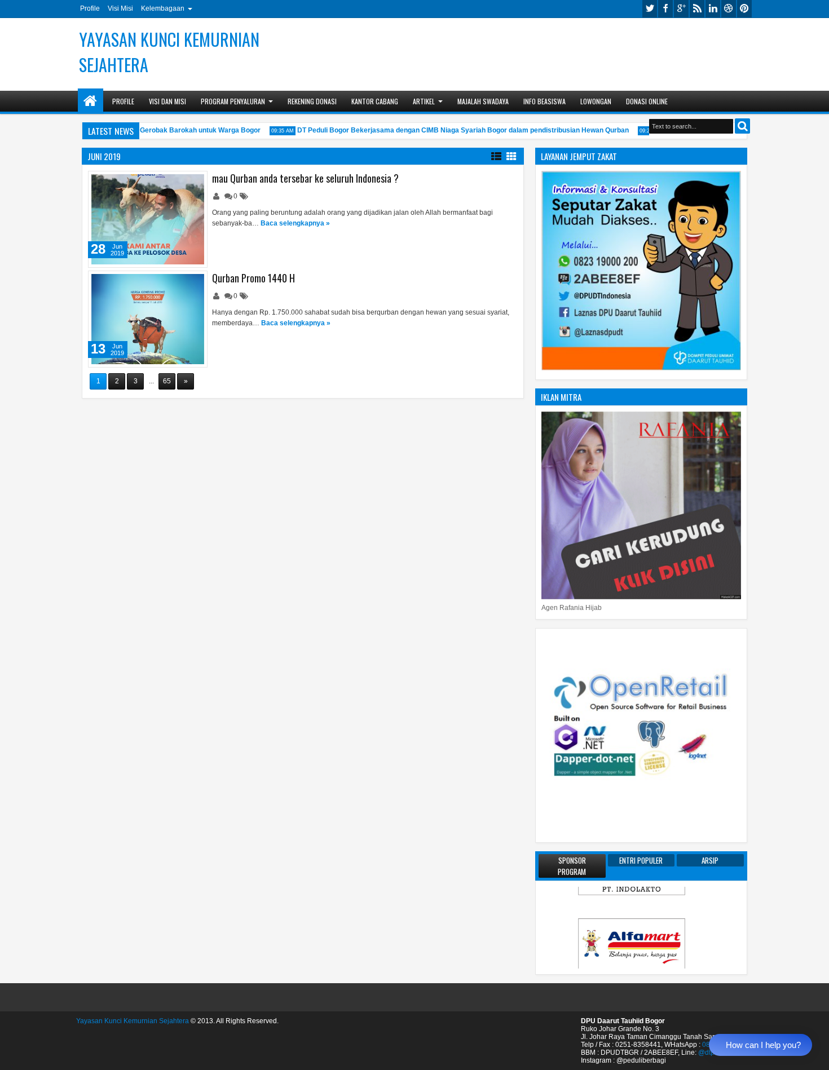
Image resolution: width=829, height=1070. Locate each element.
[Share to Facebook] (169, 182)
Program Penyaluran (233, 101)
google (681, 8)
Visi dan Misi (167, 101)
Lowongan (595, 101)
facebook (665, 8)
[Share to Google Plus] (194, 182)
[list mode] (496, 155)
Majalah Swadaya (483, 101)
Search (742, 126)
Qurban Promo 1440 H (253, 278)
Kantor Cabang (374, 101)
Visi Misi (120, 8)
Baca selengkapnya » (295, 223)
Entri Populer (641, 860)
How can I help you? (763, 1045)
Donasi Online (647, 101)
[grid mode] (511, 155)
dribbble (728, 8)
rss (697, 8)
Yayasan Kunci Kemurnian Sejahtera (132, 1021)
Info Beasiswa (544, 101)
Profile (90, 8)
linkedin (712, 8)
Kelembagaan (162, 8)
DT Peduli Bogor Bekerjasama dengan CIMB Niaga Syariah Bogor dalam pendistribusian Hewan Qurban (450, 130)
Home (90, 101)
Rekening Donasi (312, 101)
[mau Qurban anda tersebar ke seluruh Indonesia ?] (147, 219)
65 (167, 381)
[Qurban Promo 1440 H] (147, 319)
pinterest (744, 8)
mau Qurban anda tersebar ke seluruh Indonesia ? (305, 178)
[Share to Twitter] (182, 182)
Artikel (424, 101)
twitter (649, 8)
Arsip (710, 860)
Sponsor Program (572, 866)
